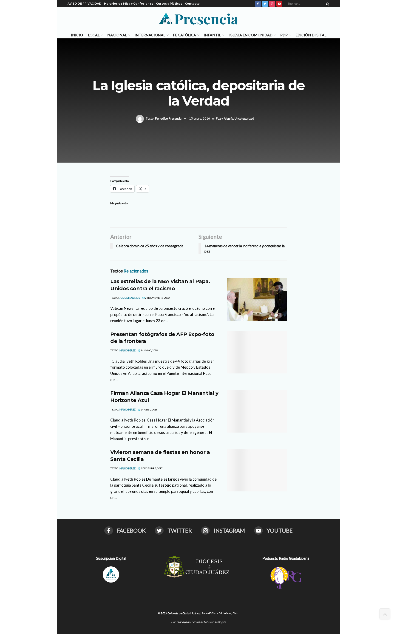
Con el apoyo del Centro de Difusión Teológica (198, 622)
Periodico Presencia (168, 118)
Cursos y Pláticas (169, 3)
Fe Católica (184, 35)
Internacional (150, 35)
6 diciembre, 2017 (151, 468)
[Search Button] (327, 3)
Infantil (212, 35)
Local (93, 35)
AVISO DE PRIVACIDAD (84, 3)
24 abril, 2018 (148, 409)
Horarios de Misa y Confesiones (128, 3)
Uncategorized (244, 118)
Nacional (117, 35)
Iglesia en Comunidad (250, 35)
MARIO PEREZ (127, 350)
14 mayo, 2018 (149, 350)
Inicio (77, 35)
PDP (284, 35)
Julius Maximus (129, 297)
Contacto (192, 3)
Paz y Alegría (224, 118)
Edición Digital (310, 35)
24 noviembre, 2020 (157, 297)
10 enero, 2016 (199, 118)
